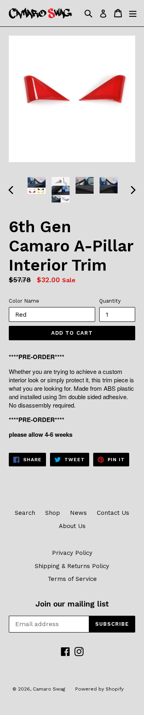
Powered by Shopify (99, 689)
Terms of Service (72, 578)
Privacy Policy (72, 552)
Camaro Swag (49, 689)
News (78, 512)
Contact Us (113, 512)
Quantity (110, 301)
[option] (37, 185)
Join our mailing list (72, 604)
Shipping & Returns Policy (72, 566)
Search (25, 512)
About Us (72, 526)
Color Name (24, 301)
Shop (52, 512)
